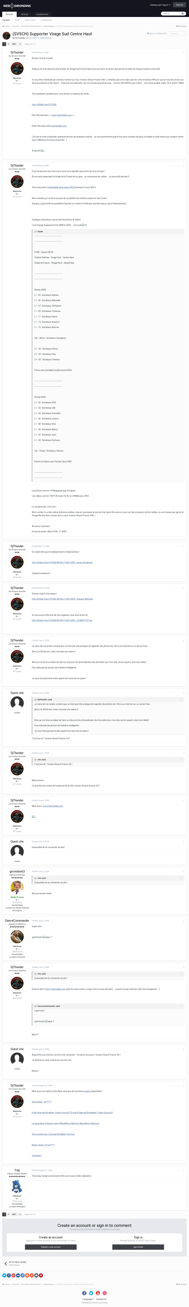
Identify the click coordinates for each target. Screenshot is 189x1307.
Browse (9, 14)
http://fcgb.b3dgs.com (55, 989)
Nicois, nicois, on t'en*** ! (43, 1145)
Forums (6, 20)
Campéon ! (37, 1155)
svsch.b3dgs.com (58, 126)
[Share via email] (36, 1275)
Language (87, 1299)
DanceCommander (17, 920)
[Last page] (20, 44)
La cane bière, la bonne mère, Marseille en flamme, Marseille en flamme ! (65, 1123)
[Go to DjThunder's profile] (6, 36)
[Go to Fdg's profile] (17, 1186)
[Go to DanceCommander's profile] (17, 936)
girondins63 (17, 871)
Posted (40, 52)
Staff (17, 20)
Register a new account (51, 1247)
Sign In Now (138, 1247)
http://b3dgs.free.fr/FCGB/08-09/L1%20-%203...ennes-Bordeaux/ (62, 562)
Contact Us (101, 1299)
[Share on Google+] (13, 1275)
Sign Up (179, 5)
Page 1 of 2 (30, 44)
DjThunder (20, 38)
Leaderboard (46, 20)
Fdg (17, 1170)
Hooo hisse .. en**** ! (41, 1102)
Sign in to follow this (158, 33)
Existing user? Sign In (159, 5)
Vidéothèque (46, 38)
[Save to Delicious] (23, 1275)
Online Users (30, 20)
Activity (24, 14)
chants (87, 1091)
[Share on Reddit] (27, 1275)
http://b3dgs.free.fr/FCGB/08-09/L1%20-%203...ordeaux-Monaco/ (62, 599)
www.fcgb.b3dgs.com (62, 115)
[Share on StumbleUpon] (32, 1275)
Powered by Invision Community (94, 1303)
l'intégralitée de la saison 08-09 (61, 187)
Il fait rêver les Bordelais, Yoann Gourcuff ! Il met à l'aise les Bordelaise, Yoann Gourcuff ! (72, 1112)
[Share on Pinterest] (41, 1275)
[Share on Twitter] (4, 1275)
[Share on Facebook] (9, 1275)
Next (14, 44)
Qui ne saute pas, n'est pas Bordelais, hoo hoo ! (53, 1134)
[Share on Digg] (18, 1275)
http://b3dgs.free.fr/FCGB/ (44, 104)
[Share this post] (183, 53)
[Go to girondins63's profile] (17, 887)
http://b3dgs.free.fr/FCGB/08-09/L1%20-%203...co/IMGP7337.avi (62, 620)
